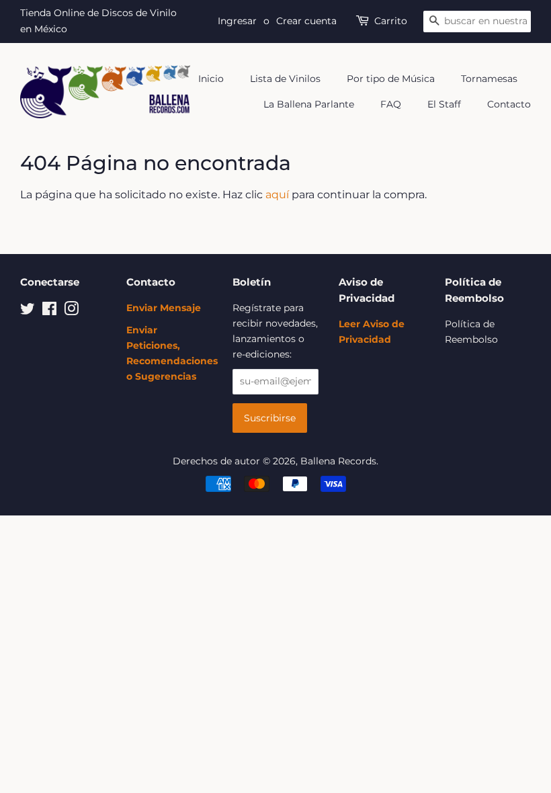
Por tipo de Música (391, 79)
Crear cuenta (306, 21)
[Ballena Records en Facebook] (49, 311)
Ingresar (237, 21)
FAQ (390, 104)
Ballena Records (338, 461)
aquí (277, 194)
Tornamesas (489, 79)
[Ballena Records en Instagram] (71, 311)
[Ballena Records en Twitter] (27, 311)
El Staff (444, 104)
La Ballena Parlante (308, 104)
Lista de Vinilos (285, 79)
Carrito (390, 21)
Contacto (509, 104)
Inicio (211, 79)
